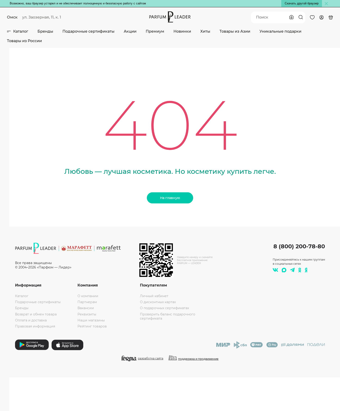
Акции (130, 31)
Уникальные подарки (280, 31)
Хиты (205, 31)
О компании (87, 296)
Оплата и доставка (31, 320)
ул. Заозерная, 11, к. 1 (41, 17)
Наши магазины (91, 320)
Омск (12, 17)
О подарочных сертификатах (164, 308)
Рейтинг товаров (92, 326)
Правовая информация (35, 326)
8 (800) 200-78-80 (299, 246)
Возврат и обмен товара (36, 314)
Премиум (155, 31)
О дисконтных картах (158, 302)
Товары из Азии (234, 31)
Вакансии (85, 308)
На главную (170, 198)
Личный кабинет (154, 296)
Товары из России (24, 41)
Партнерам (87, 302)
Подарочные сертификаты (88, 31)
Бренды (45, 31)
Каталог (20, 31)
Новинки (182, 31)
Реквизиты (86, 314)
